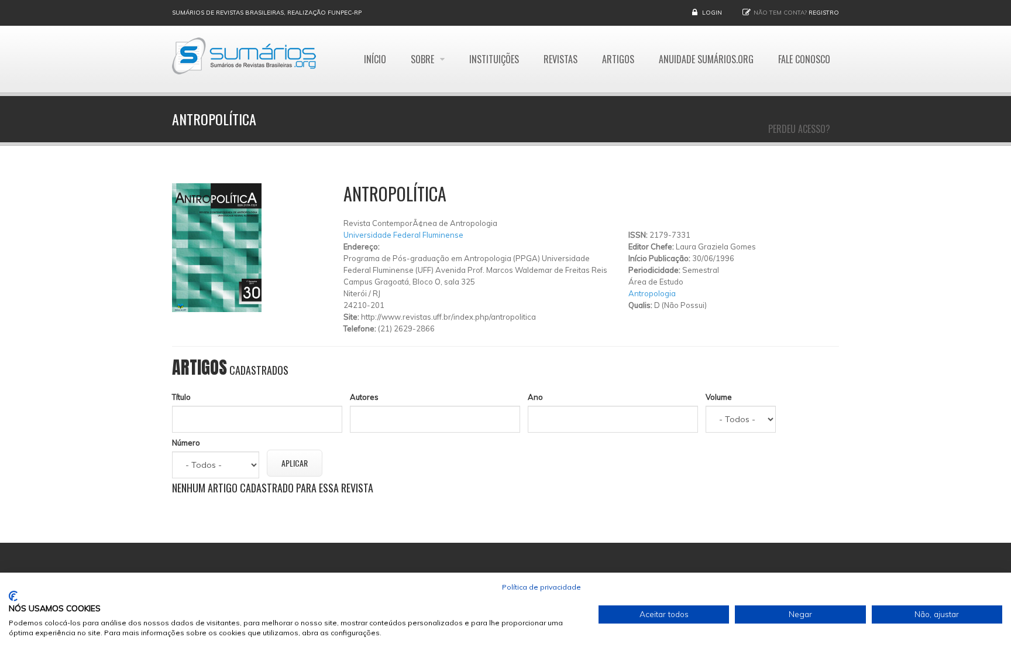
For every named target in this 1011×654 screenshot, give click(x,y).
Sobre (423, 59)
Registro (824, 12)
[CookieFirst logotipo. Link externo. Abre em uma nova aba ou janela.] (13, 596)
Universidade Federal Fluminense (403, 234)
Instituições (494, 59)
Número (186, 442)
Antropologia (652, 293)
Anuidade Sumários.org (706, 59)
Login (712, 12)
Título (181, 397)
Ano (535, 397)
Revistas (560, 59)
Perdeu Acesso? (799, 129)
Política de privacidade (541, 587)
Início (375, 59)
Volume (719, 397)
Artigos (618, 59)
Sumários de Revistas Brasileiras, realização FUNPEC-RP (267, 12)
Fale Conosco (804, 59)
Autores (364, 397)
